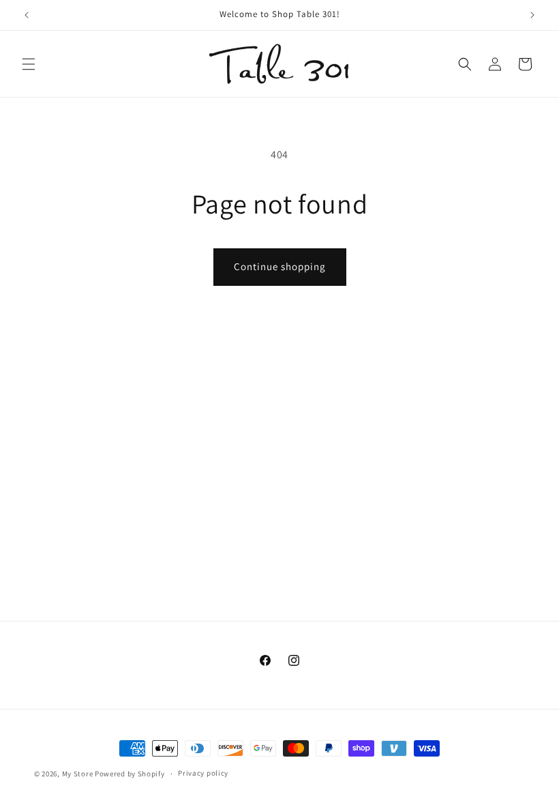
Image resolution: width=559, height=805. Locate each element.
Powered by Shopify (130, 773)
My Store (77, 773)
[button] (29, 64)
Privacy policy (203, 773)
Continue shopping (280, 266)
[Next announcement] (532, 15)
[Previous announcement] (27, 15)
